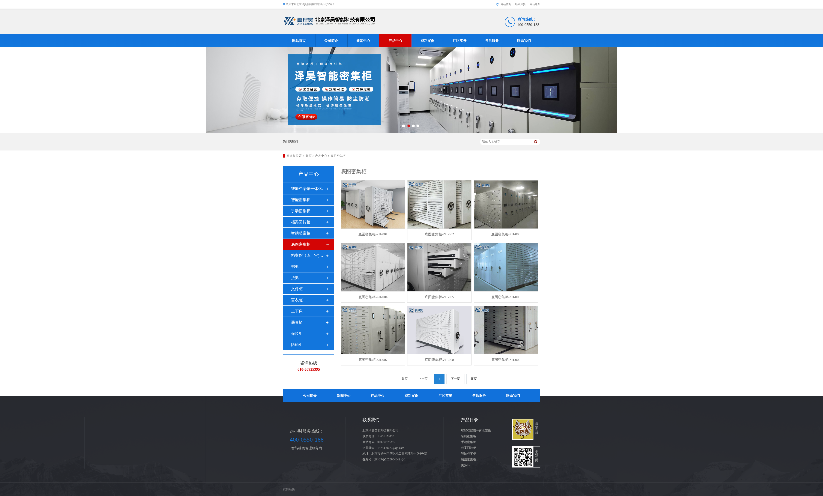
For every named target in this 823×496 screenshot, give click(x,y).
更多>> (465, 465)
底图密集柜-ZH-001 (372, 234)
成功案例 (427, 40)
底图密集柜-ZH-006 (505, 297)
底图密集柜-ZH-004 (372, 297)
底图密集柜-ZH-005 (439, 297)
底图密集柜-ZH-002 (439, 234)
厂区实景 (460, 40)
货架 (295, 278)
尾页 (474, 378)
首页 (309, 156)
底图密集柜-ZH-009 (505, 360)
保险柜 (297, 333)
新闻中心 (363, 40)
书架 (295, 267)
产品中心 (395, 40)
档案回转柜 (300, 222)
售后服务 (492, 40)
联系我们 (524, 40)
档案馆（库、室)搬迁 (308, 255)
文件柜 (297, 289)
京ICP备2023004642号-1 (390, 459)
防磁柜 (297, 345)
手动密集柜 (300, 211)
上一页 (423, 378)
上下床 (297, 311)
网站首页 (506, 4)
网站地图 (535, 4)
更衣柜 (297, 300)
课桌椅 (297, 322)
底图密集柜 (337, 156)
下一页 (455, 378)
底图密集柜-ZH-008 (439, 360)
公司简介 (331, 40)
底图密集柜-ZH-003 (505, 234)
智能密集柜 (300, 200)
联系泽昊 (520, 4)
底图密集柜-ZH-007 (372, 360)
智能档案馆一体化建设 (308, 188)
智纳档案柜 (300, 233)
